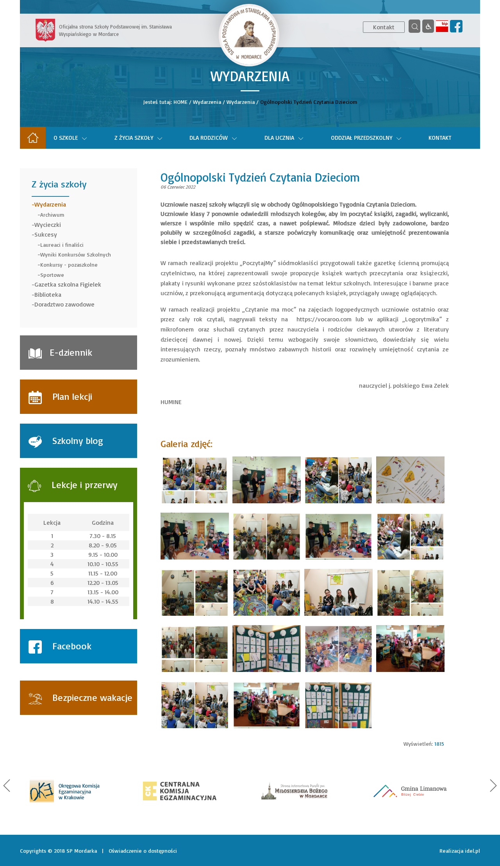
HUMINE (171, 402)
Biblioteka (47, 294)
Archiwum (52, 214)
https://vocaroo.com (324, 319)
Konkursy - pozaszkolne (69, 264)
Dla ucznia (279, 137)
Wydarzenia (207, 101)
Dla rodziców (208, 137)
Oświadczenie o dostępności (143, 850)
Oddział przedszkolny (361, 137)
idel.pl (472, 850)
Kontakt (384, 27)
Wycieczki (47, 224)
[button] (6, 785)
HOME (180, 101)
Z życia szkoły (133, 137)
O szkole (66, 137)
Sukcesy (45, 234)
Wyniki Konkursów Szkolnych (75, 254)
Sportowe (52, 274)
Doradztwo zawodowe (64, 304)
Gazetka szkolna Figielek (67, 284)
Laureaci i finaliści (62, 244)
